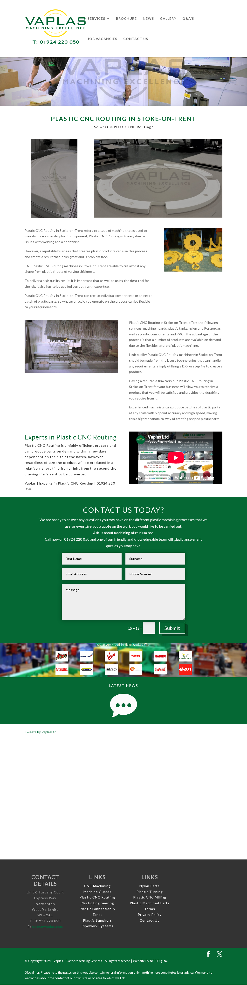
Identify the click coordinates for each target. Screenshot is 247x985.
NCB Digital (159, 961)
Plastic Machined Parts (150, 903)
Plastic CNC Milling (149, 897)
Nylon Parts (149, 886)
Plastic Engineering (97, 903)
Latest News (123, 685)
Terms (149, 909)
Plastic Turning (150, 892)
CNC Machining (97, 886)
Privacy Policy (150, 914)
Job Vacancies (102, 39)
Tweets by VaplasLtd (40, 732)
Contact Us (135, 39)
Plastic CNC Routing (97, 897)
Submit (172, 628)
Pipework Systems (97, 926)
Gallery (168, 18)
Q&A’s (188, 18)
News (148, 18)
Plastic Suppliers (97, 920)
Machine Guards (97, 892)
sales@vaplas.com (47, 927)
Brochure (126, 18)
